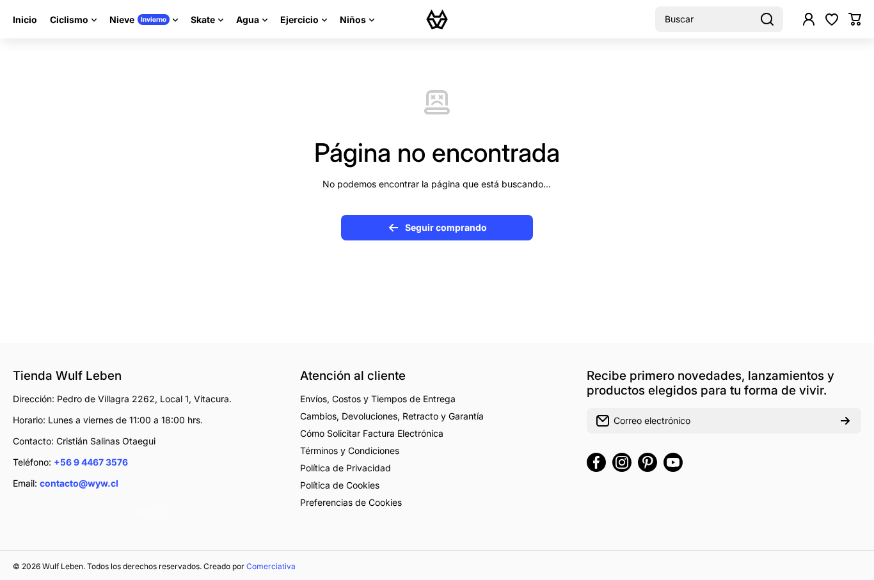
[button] (854, 19)
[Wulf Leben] (437, 19)
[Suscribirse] (845, 421)
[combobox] (719, 19)
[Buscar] (767, 19)
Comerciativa (271, 566)
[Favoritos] (831, 19)
